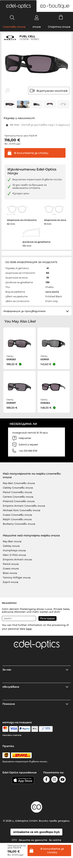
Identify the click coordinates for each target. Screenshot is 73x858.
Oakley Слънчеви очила (18, 487)
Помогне (8, 704)
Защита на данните (33, 839)
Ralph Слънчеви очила (17, 519)
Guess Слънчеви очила (17, 514)
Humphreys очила (14, 550)
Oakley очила (11, 545)
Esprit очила (10, 581)
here (29, 628)
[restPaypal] (25, 729)
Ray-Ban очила (12, 541)
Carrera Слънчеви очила (18, 496)
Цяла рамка (52, 291)
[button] (18, 6)
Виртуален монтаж (52, 91)
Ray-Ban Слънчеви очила (19, 483)
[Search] (12, 17)
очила (37, 26)
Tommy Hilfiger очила (17, 577)
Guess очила (11, 568)
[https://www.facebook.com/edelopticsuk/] (46, 780)
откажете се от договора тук (36, 832)
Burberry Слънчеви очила (19, 523)
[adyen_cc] (5, 729)
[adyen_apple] (34, 729)
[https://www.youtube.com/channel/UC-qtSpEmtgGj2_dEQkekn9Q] (62, 780)
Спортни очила (59, 26)
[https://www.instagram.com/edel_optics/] (54, 780)
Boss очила (10, 572)
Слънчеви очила (14, 26)
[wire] (46, 729)
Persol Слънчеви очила (17, 492)
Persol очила (11, 563)
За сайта (55, 839)
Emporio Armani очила (17, 559)
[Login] (36, 17)
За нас (6, 669)
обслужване (10, 686)
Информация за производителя (24, 311)
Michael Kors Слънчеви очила (21, 510)
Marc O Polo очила (14, 554)
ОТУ (14, 839)
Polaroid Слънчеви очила (19, 501)
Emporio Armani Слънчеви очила (24, 505)
